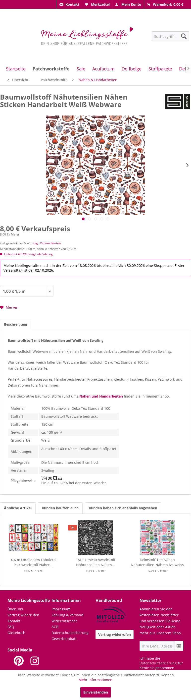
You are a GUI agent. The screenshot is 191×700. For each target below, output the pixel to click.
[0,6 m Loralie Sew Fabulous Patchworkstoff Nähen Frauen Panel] (33, 537)
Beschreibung (15, 324)
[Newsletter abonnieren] (179, 646)
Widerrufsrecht (64, 621)
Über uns (15, 609)
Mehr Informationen (95, 679)
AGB (54, 626)
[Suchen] (184, 36)
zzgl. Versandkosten (47, 243)
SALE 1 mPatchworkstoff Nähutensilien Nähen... (95, 562)
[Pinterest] (19, 661)
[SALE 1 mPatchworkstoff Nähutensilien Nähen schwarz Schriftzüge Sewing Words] (95, 537)
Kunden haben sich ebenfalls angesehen (123, 508)
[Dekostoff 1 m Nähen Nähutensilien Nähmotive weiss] (157, 537)
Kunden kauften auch (60, 508)
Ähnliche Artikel (18, 508)
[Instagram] (35, 661)
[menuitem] (69, 4)
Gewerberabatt (64, 638)
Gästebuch (16, 632)
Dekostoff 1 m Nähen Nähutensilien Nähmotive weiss (157, 562)
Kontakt (13, 621)
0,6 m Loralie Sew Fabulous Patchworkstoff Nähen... (33, 562)
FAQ (10, 626)
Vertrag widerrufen (23, 615)
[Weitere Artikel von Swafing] (177, 102)
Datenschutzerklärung (70, 632)
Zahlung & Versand (67, 615)
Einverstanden (95, 692)
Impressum (60, 609)
